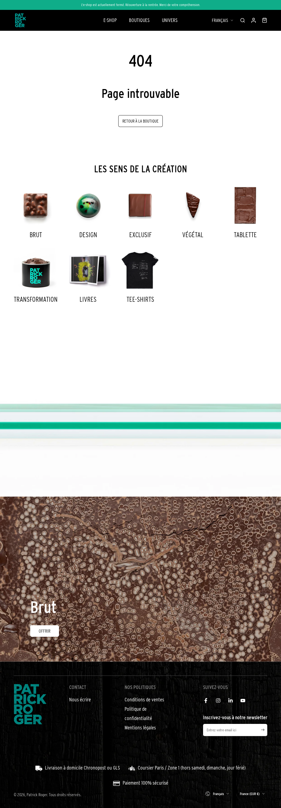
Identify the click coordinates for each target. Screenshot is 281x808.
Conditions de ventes (144, 699)
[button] (242, 20)
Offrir (44, 630)
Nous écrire (80, 699)
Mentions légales (140, 727)
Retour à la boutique (140, 120)
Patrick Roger (37, 794)
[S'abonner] (264, 730)
